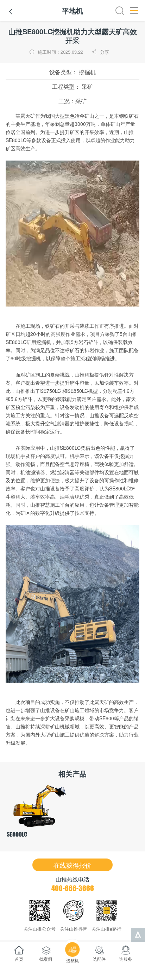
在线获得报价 (72, 864)
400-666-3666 (72, 888)
